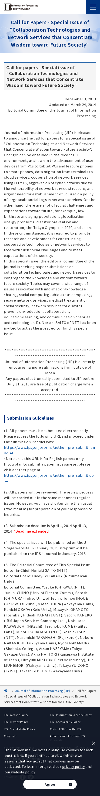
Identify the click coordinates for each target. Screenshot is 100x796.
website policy (23, 772)
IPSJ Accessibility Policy (65, 722)
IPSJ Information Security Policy (71, 715)
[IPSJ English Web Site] (7, 691)
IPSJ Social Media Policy (19, 729)
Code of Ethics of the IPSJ (66, 729)
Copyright (10, 736)
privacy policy (73, 766)
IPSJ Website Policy (16, 715)
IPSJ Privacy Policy (16, 722)
